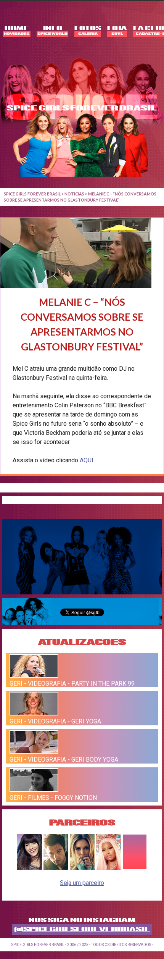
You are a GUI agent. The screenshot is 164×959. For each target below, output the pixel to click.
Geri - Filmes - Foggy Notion (53, 797)
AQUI (86, 460)
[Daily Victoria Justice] (29, 867)
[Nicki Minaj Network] (108, 867)
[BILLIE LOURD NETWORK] (82, 867)
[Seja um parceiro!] (134, 867)
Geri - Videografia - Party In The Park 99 (72, 683)
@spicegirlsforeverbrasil (82, 929)
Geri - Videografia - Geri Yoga (55, 721)
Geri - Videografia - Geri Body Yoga (64, 759)
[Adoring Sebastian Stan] (55, 867)
